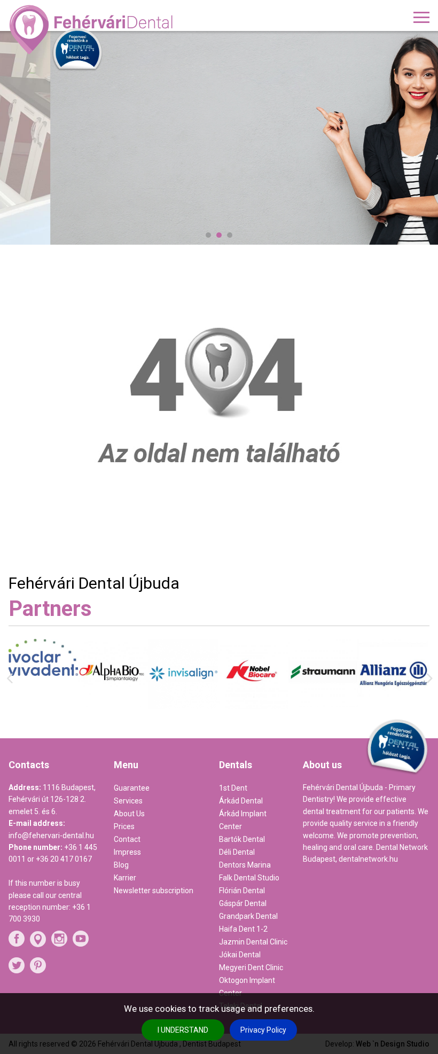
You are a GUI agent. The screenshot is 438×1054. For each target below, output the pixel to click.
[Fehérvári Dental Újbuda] (93, 29)
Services (128, 801)
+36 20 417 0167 (64, 859)
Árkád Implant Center (243, 820)
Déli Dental (237, 852)
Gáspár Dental (243, 903)
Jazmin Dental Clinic (253, 942)
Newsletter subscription (153, 890)
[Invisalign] (114, 706)
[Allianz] (324, 708)
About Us (129, 813)
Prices (124, 826)
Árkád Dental (241, 801)
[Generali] (394, 700)
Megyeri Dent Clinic (251, 967)
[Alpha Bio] (44, 704)
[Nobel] (184, 706)
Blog (121, 865)
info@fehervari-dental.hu (51, 835)
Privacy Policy (263, 1030)
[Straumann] (254, 704)
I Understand (183, 1030)
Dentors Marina (245, 865)
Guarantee (132, 788)
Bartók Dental (242, 839)
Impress (127, 852)
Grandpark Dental (248, 916)
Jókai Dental (240, 954)
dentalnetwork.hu (368, 859)
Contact (127, 839)
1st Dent (233, 788)
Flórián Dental (242, 890)
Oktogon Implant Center (247, 986)
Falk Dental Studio (249, 877)
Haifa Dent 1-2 (243, 929)
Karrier (125, 877)
